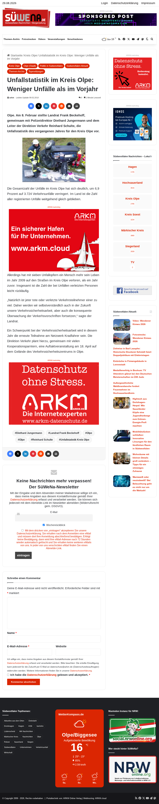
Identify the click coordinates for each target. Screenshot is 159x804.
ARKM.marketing (106, 11)
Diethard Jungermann (29, 433)
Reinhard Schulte (42, 439)
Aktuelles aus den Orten (14, 721)
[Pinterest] (54, 106)
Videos (41, 39)
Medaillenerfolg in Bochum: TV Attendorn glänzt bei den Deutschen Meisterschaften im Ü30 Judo (132, 373)
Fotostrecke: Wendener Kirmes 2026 (142, 338)
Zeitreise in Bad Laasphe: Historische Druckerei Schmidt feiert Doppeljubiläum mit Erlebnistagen (132, 351)
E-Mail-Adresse (18, 646)
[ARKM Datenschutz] (54, 393)
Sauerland (18, 742)
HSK (30, 726)
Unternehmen (26, 747)
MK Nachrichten (26, 731)
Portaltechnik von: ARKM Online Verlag (64, 798)
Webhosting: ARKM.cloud (94, 798)
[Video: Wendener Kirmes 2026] (121, 325)
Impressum (148, 3)
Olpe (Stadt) (30, 65)
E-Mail (53, 512)
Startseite (16, 55)
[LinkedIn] (46, 106)
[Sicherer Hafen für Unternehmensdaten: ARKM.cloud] (54, 240)
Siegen (30, 742)
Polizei (7, 742)
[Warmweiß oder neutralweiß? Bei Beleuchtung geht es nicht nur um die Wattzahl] (121, 481)
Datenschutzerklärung (124, 3)
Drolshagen (9, 726)
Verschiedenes (75, 39)
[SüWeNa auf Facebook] (132, 294)
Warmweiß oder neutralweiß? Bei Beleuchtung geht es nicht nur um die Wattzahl (142, 484)
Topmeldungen (36, 71)
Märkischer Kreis (11, 737)
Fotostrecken (29, 39)
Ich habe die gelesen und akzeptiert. (50, 674)
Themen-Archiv (12, 39)
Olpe (89, 433)
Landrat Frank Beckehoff (64, 433)
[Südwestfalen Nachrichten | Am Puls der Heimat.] (26, 18)
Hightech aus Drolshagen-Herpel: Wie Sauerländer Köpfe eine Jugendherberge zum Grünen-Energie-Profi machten (141, 412)
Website (61, 646)
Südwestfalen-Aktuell (77, 65)
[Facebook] (31, 106)
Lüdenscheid (9, 731)
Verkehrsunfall (42, 747)
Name (12, 633)
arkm (11, 98)
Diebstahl (33, 721)
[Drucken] (77, 106)
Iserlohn (40, 726)
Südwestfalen (10, 747)
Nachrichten (28, 737)
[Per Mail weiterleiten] (69, 106)
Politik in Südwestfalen (51, 65)
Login (104, 3)
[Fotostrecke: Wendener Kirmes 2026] (121, 339)
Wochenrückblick (55, 525)
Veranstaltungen (56, 39)
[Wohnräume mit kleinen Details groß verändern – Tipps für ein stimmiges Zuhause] (121, 458)
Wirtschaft (8, 753)
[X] (39, 106)
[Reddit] (61, 106)
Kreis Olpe (30, 55)
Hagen (21, 726)
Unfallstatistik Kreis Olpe (74, 439)
